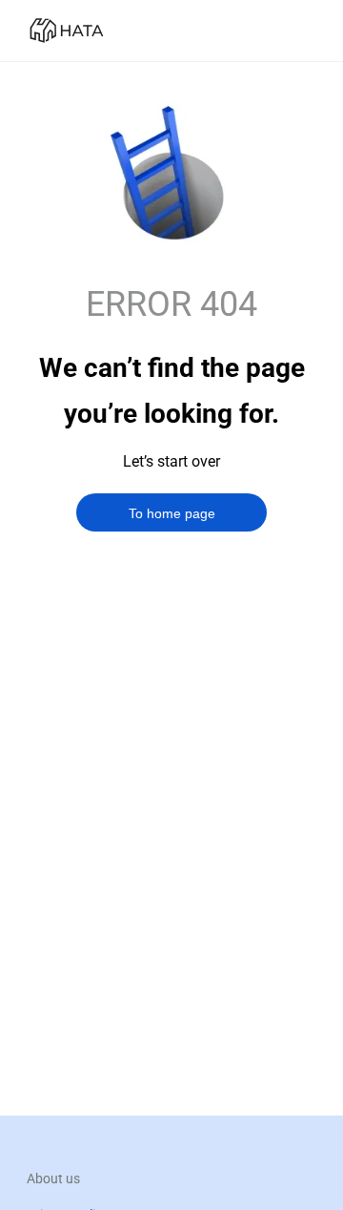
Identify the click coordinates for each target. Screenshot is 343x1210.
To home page (172, 513)
